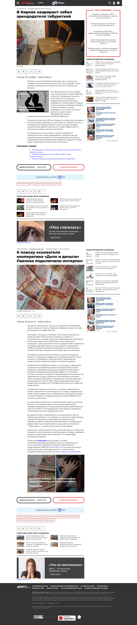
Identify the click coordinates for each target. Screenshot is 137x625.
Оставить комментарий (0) (68, 167)
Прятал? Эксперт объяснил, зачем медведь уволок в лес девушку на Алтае (106, 254)
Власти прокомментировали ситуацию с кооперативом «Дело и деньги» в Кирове (37, 544)
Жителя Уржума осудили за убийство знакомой (53, 159)
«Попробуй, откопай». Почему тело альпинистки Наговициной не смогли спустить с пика (107, 84)
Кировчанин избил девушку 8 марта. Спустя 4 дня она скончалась (70, 207)
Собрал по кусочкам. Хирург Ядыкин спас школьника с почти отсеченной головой (107, 261)
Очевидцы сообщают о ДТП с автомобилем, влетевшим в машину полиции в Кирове (103, 16)
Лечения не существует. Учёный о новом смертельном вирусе (106, 267)
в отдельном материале (69, 452)
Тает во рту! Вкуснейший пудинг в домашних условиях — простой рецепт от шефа (106, 99)
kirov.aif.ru (42, 441)
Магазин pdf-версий (88, 586)
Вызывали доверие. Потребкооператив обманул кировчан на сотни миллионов (52, 480)
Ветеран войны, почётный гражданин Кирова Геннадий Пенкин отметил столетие (103, 50)
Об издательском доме (40, 586)
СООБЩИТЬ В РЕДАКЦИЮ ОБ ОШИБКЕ (96, 588)
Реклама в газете (52, 588)
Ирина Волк (54, 447)
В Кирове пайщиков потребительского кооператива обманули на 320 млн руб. (70, 544)
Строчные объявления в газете (71, 588)
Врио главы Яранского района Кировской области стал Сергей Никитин (103, 41)
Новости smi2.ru (24, 243)
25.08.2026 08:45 (22, 249)
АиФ (33, 311)
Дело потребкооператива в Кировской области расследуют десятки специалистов (37, 537)
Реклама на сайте (38, 588)
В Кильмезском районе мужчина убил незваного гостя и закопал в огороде (37, 207)
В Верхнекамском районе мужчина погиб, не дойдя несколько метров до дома (35, 200)
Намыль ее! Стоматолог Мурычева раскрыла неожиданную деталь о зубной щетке (106, 282)
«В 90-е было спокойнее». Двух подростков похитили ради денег (106, 274)
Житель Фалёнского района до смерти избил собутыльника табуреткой (36, 214)
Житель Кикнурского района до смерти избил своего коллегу (70, 200)
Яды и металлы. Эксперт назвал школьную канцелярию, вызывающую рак (105, 77)
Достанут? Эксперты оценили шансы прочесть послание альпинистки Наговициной (107, 289)
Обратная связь (102, 586)
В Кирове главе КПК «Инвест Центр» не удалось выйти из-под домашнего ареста (37, 551)
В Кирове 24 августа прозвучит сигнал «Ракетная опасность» (103, 24)
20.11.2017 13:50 (21, 9)
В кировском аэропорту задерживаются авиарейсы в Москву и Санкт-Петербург (103, 33)
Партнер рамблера (50, 617)
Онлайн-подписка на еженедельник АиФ (64, 586)
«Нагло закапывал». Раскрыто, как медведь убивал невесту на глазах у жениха (107, 70)
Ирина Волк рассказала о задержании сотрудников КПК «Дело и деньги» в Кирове (70, 537)
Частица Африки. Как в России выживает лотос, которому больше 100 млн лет (107, 91)
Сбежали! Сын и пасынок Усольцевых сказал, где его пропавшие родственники (107, 63)
